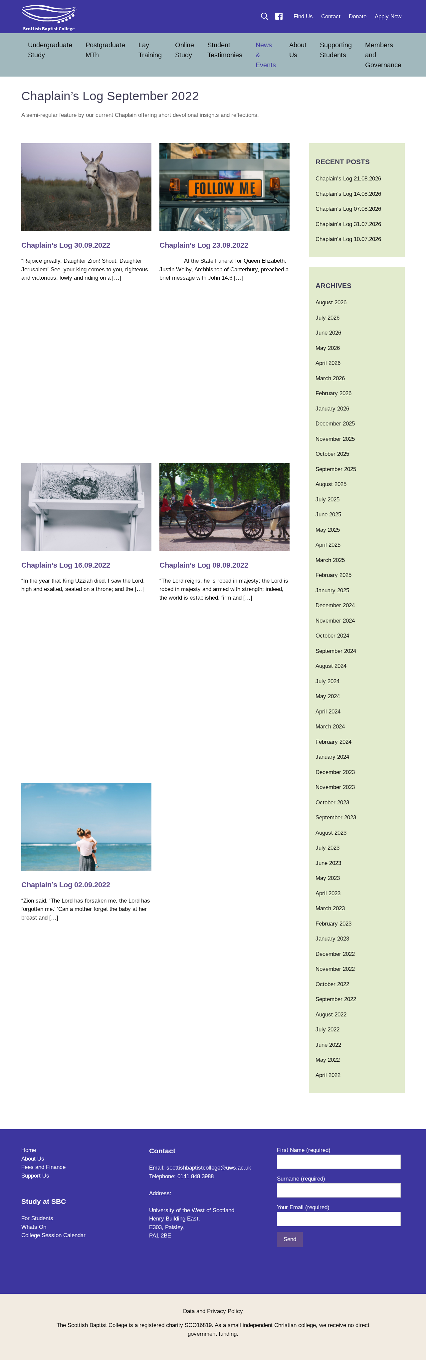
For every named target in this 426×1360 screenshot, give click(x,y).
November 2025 (335, 439)
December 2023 (335, 772)
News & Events (266, 55)
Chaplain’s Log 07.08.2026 (348, 209)
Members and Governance (383, 55)
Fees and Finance (43, 1167)
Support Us (35, 1176)
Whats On (33, 1227)
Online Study (184, 50)
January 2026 (332, 409)
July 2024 (327, 681)
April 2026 (328, 363)
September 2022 (336, 999)
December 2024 (335, 605)
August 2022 (331, 1014)
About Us (298, 50)
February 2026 (333, 393)
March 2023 (330, 908)
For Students (37, 1218)
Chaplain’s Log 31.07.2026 (348, 224)
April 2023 (328, 893)
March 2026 (330, 378)
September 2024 (336, 651)
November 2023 (335, 787)
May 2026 (328, 348)
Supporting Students (336, 50)
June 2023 (328, 863)
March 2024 (330, 726)
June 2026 (328, 333)
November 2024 (335, 621)
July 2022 (327, 1029)
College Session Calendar (53, 1235)
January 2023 (332, 939)
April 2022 (328, 1075)
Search (264, 16)
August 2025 (331, 484)
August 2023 (331, 833)
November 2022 (335, 969)
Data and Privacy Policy (213, 1311)
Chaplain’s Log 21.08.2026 (348, 178)
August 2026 (331, 302)
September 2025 (336, 469)
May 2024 (328, 696)
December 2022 (335, 954)
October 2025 (332, 454)
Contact (330, 16)
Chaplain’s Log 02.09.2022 (66, 885)
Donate (357, 16)
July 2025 (327, 499)
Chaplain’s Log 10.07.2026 (348, 239)
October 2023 (332, 802)
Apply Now (388, 16)
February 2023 (333, 924)
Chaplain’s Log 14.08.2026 (348, 194)
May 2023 (328, 878)
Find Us (303, 16)
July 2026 (327, 318)
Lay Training (150, 50)
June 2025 (328, 514)
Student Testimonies (224, 50)
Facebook (279, 16)
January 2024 (332, 757)
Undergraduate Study (50, 50)
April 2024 (328, 711)
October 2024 (332, 636)
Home (28, 1150)
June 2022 (328, 1045)
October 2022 (332, 984)
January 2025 (332, 590)
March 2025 (330, 560)
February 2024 (333, 742)
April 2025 (328, 545)
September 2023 (336, 817)
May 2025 (328, 530)
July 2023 (327, 848)
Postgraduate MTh (105, 50)
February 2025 (333, 575)
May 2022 (328, 1060)
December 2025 (335, 423)
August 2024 (331, 666)
